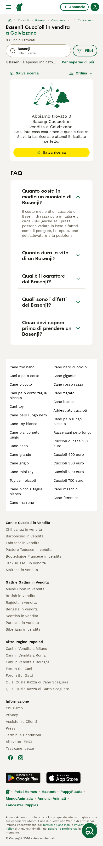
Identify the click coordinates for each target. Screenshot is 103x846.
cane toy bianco (23, 424)
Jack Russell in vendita (26, 563)
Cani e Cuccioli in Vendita (28, 523)
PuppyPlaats (71, 792)
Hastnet (49, 792)
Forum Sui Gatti (19, 675)
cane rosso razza (68, 384)
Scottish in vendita (22, 616)
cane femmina (66, 498)
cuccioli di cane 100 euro (70, 443)
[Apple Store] (63, 778)
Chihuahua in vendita (24, 529)
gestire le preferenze (62, 828)
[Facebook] (10, 757)
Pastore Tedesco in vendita (29, 550)
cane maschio (65, 489)
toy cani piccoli (23, 480)
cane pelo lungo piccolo (67, 421)
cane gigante (64, 376)
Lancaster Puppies (22, 805)
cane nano (19, 446)
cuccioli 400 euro (68, 454)
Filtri (89, 51)
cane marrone (22, 502)
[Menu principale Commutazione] (8, 7)
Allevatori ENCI (19, 742)
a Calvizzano (21, 33)
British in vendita (20, 596)
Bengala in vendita (22, 609)
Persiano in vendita (22, 623)
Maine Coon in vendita (25, 589)
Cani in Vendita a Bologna (28, 662)
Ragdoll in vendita (21, 602)
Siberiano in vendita (23, 629)
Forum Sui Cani (19, 669)
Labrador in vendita (22, 543)
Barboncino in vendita (24, 536)
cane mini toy (22, 472)
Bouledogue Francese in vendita (33, 556)
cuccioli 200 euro (68, 472)
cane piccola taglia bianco (26, 491)
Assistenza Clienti (21, 721)
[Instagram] (20, 757)
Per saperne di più (78, 62)
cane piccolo (21, 384)
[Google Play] (23, 778)
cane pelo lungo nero (28, 415)
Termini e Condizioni (23, 735)
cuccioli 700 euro (68, 480)
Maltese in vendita (22, 570)
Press (10, 728)
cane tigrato (63, 393)
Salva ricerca (27, 73)
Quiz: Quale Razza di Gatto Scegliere (37, 689)
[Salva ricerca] (89, 830)
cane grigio (19, 463)
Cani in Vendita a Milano (26, 648)
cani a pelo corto (24, 376)
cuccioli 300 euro (68, 463)
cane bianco (63, 402)
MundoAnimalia (19, 798)
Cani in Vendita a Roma (26, 655)
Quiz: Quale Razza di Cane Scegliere (37, 682)
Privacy (12, 715)
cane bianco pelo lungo (25, 434)
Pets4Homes (25, 792)
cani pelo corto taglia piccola (28, 395)
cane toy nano (22, 367)
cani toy (17, 406)
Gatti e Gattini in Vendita (27, 582)
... (71, 20)
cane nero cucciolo (70, 367)
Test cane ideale (20, 748)
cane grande (20, 454)
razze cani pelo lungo (72, 432)
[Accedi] (95, 7)
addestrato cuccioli (70, 410)
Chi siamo (14, 708)
